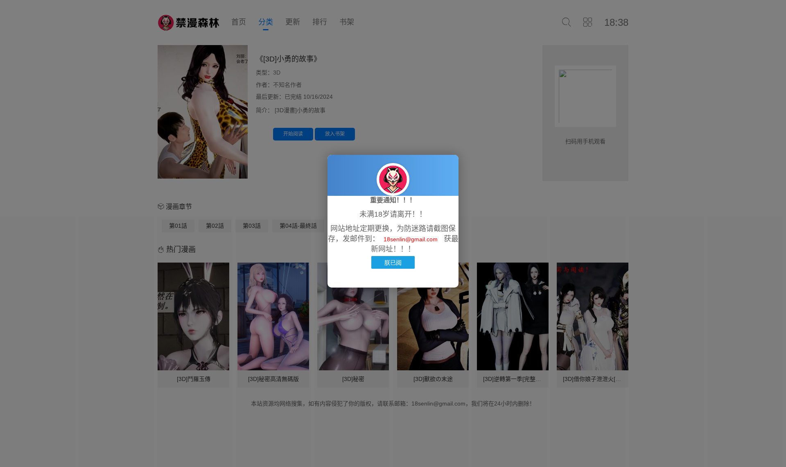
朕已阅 (393, 262)
